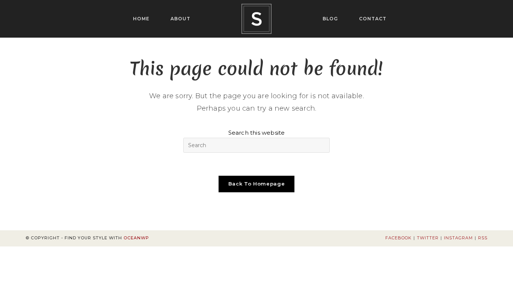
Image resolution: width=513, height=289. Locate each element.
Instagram (458, 237)
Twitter (428, 237)
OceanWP (136, 237)
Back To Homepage (256, 184)
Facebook (398, 237)
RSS (482, 237)
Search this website (256, 132)
